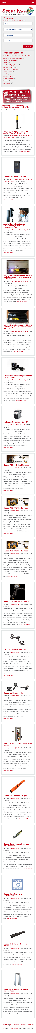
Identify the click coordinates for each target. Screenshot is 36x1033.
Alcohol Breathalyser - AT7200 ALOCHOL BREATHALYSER (15, 132)
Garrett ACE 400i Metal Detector (16, 551)
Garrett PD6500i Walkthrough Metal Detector (17, 744)
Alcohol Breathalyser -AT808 (14, 177)
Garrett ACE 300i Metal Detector (16, 508)
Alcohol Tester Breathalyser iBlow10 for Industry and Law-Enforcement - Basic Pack (17, 277)
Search (27, 46)
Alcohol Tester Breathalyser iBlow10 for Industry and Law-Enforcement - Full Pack (17, 326)
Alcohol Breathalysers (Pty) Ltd (19, 230)
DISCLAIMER (5, 1025)
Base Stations (7, 83)
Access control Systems (10, 60)
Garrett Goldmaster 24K (13, 693)
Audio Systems (7, 71)
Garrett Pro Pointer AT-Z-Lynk (15, 796)
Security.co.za (14, 1028)
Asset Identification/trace (10, 69)
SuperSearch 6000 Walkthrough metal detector (15, 990)
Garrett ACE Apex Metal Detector (16, 601)
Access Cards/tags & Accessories (12, 58)
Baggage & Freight (8, 76)
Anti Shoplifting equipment (10, 65)
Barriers (5, 81)
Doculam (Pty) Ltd (15, 468)
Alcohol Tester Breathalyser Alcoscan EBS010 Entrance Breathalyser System (14, 225)
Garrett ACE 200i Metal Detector (16, 465)
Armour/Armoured (8, 67)
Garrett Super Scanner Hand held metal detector (16, 845)
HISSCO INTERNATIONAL (17, 425)
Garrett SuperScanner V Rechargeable (12, 895)
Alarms (5, 62)
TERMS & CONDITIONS (27, 1025)
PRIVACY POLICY (15, 1025)
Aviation (5, 74)
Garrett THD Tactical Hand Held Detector (16, 944)
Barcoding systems (8, 78)
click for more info (25, 151)
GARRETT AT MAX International (16, 650)
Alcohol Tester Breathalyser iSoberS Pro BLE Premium (17, 376)
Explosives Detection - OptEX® (15, 422)
